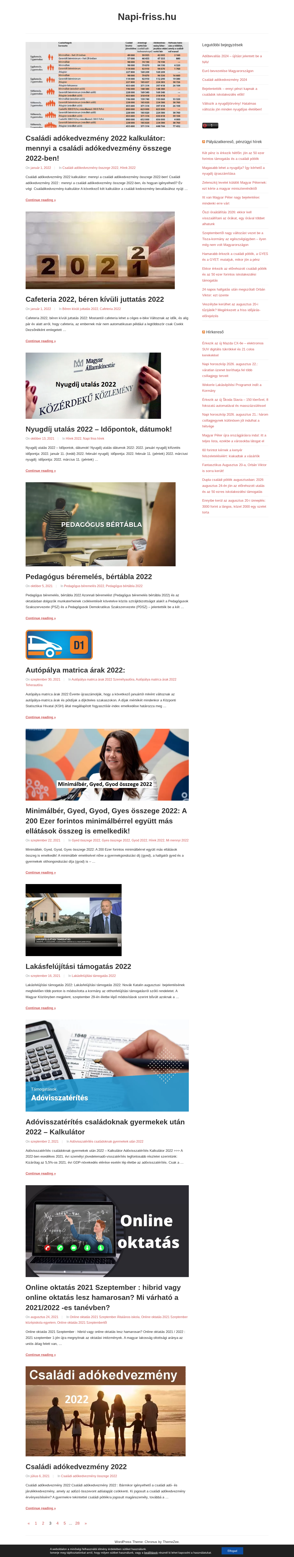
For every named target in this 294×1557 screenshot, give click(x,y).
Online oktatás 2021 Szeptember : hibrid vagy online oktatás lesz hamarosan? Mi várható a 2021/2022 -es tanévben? (103, 1297)
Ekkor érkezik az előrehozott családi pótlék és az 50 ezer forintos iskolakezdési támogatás (234, 275)
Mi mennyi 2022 (177, 840)
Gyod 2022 (139, 840)
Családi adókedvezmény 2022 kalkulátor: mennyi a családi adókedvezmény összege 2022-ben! (98, 148)
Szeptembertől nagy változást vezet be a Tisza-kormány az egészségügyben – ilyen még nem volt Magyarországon (234, 239)
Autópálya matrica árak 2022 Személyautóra (103, 679)
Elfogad (232, 1550)
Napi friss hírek (93, 438)
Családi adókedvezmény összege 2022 (90, 167)
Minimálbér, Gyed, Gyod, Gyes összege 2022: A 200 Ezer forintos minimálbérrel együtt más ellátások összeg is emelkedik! (106, 821)
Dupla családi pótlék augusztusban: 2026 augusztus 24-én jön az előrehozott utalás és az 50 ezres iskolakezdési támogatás (233, 486)
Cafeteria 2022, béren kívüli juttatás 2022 (95, 299)
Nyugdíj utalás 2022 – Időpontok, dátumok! (99, 429)
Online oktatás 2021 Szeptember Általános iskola (105, 1317)
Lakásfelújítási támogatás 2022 (78, 966)
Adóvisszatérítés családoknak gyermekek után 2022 (106, 1141)
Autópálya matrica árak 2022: (75, 670)
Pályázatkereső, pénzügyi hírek (234, 141)
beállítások (151, 1552)
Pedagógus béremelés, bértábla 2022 (89, 576)
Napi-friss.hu (147, 16)
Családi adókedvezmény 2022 (76, 1467)
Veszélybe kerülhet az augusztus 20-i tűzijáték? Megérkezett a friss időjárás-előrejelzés (231, 310)
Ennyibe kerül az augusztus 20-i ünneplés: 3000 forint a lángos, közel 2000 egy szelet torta (234, 506)
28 (77, 1523)
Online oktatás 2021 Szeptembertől (82, 1322)
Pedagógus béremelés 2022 (84, 586)
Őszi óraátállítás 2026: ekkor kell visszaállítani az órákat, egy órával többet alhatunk (233, 218)
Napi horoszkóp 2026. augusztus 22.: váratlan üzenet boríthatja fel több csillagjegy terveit (230, 370)
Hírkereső (215, 332)
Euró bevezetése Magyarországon (227, 71)
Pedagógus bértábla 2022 (124, 586)
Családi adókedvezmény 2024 (224, 80)
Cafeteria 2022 (110, 309)
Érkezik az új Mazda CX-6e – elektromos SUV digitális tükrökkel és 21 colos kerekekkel (233, 349)
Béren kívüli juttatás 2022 (80, 309)
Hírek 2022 (128, 167)
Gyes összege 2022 (116, 840)
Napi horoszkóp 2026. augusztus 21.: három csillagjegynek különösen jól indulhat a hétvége (235, 420)
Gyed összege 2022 (86, 840)
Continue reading (39, 200)
